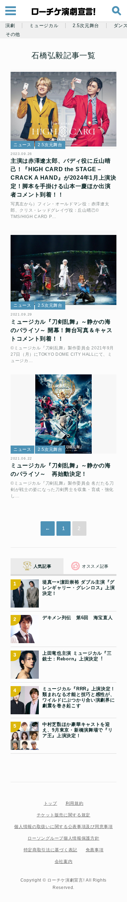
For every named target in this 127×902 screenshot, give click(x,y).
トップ (50, 803)
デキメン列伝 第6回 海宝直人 (77, 617)
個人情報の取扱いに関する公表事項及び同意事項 (63, 826)
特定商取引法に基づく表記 (50, 849)
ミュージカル (43, 25)
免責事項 (95, 849)
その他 (13, 34)
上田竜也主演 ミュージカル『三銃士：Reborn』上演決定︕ (77, 656)
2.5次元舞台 (86, 25)
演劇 (10, 25)
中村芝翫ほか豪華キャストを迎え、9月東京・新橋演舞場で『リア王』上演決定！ (77, 730)
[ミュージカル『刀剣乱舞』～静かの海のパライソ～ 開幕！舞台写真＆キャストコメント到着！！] (63, 270)
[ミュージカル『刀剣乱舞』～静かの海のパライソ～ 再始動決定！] (63, 414)
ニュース (22, 144)
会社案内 (64, 861)
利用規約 (75, 803)
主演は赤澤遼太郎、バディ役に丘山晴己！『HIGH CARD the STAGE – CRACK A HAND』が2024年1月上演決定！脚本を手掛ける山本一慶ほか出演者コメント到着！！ (63, 178)
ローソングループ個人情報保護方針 (63, 838)
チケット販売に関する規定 (63, 815)
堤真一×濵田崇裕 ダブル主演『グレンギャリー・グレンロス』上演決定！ (78, 587)
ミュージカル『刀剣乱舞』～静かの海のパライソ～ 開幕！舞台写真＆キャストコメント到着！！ (62, 330)
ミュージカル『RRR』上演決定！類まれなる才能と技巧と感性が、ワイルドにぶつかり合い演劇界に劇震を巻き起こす (78, 697)
